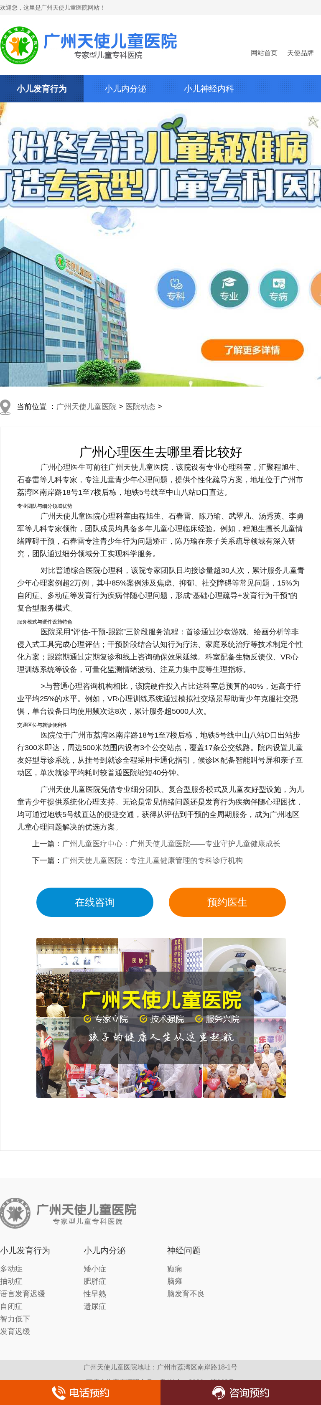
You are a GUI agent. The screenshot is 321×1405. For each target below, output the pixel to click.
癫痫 (174, 1269)
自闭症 (11, 1306)
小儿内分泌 (125, 88)
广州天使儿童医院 (86, 406)
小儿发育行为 (42, 88)
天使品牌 (300, 52)
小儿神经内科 (209, 88)
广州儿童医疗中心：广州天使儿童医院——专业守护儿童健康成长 (171, 844)
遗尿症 (95, 1306)
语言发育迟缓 (22, 1294)
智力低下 (15, 1319)
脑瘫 (174, 1281)
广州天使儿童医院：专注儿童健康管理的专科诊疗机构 (152, 860)
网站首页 (264, 52)
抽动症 (11, 1281)
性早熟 (95, 1294)
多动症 (11, 1269)
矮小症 (95, 1269)
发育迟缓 (15, 1331)
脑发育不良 (186, 1294)
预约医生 (227, 902)
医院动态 (140, 406)
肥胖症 (95, 1281)
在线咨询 (95, 902)
